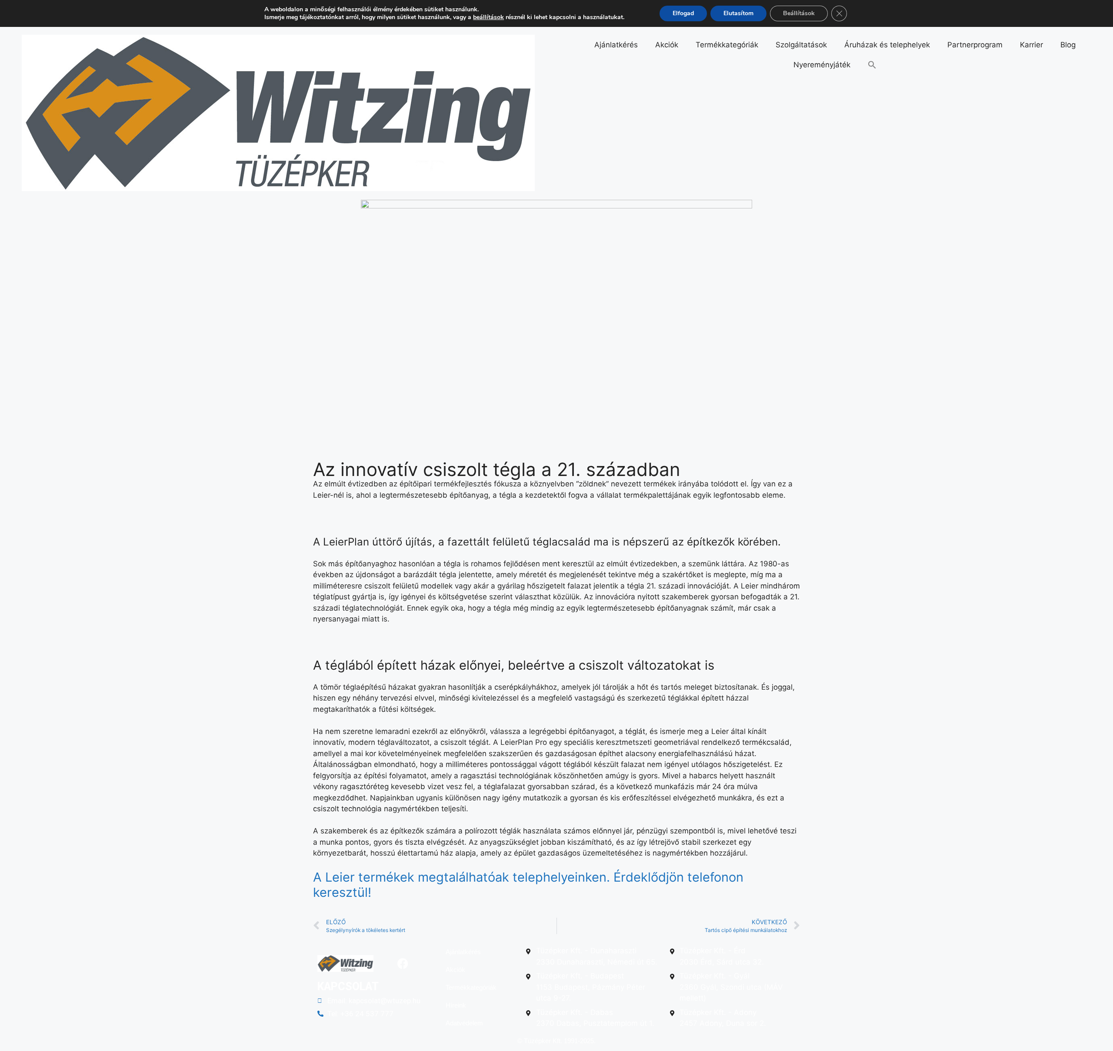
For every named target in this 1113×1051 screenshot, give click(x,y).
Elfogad (683, 13)
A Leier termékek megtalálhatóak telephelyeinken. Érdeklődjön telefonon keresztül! (528, 884)
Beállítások (799, 13)
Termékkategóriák (727, 44)
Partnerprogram (975, 44)
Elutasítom (738, 13)
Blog (1068, 44)
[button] (872, 65)
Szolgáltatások (801, 44)
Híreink (456, 1005)
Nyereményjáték (821, 64)
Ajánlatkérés (616, 44)
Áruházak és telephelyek (887, 44)
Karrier (1031, 44)
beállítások (488, 17)
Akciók (666, 44)
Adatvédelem (464, 1023)
